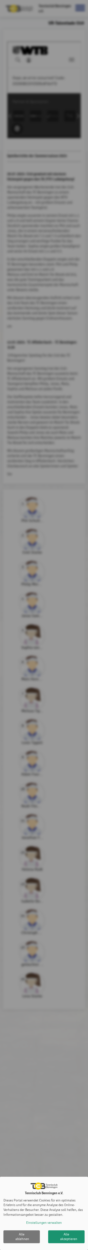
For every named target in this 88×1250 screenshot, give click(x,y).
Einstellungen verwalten (44, 1223)
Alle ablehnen (22, 1237)
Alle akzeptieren (68, 1237)
